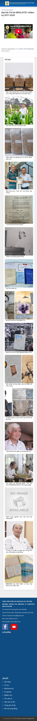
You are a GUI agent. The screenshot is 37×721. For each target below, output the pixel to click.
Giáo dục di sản (9, 702)
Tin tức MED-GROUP (7, 10)
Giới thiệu (7, 682)
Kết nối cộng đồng (10, 709)
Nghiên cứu (8, 695)
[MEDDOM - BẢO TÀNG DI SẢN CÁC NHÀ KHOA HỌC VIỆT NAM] (19, 3)
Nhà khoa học (9, 689)
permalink (6, 51)
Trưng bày (7, 692)
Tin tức (6, 685)
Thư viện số (8, 699)
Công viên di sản (10, 705)
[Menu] (2, 3)
